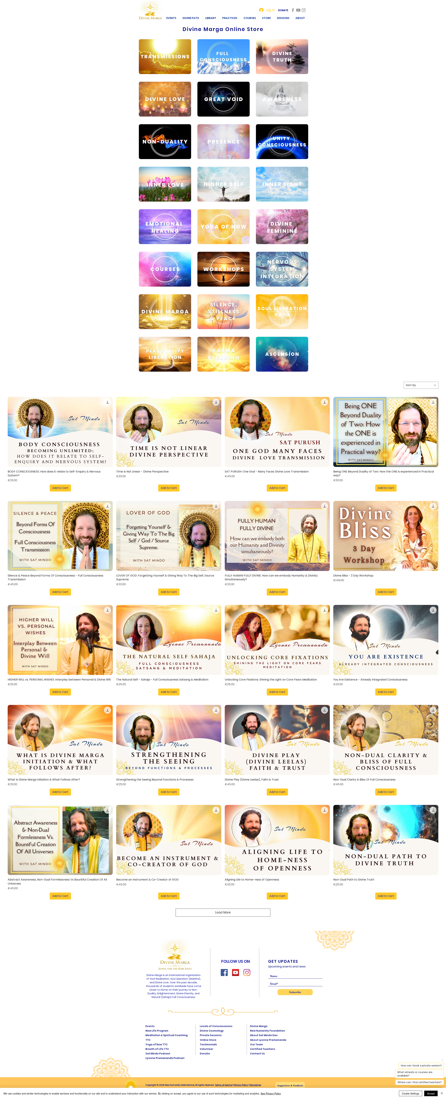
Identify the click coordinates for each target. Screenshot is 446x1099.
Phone (192, 571)
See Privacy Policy (271, 1093)
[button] (256, 505)
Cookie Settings (410, 1093)
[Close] (442, 1093)
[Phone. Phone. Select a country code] (194, 577)
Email (193, 556)
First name (195, 540)
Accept (431, 1093)
